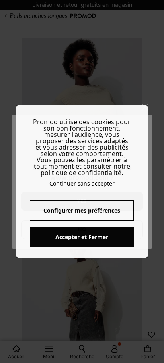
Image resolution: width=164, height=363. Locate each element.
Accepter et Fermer (81, 237)
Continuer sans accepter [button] (82, 183)
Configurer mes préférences (81, 210)
